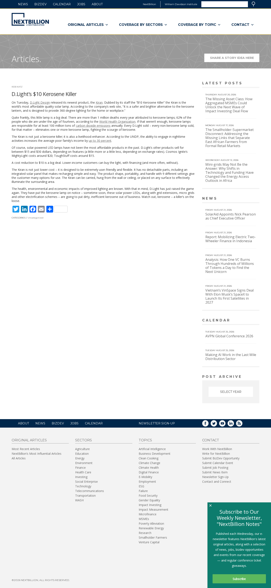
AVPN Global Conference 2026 (229, 336)
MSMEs (144, 519)
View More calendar (245, 320)
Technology (83, 486)
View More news (248, 198)
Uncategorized (35, 217)
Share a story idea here (234, 59)
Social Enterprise (86, 482)
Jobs (81, 4)
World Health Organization (117, 122)
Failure (143, 491)
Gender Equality (149, 500)
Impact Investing (150, 505)
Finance (80, 468)
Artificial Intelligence (152, 449)
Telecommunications (89, 491)
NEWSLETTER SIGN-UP (157, 423)
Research (145, 533)
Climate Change (149, 463)
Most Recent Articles (26, 449)
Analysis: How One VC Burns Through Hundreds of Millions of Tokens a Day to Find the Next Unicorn (229, 265)
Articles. (26, 59)
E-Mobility (145, 477)
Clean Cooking (148, 458)
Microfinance (147, 514)
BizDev (40, 4)
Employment (147, 482)
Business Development (154, 454)
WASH (79, 500)
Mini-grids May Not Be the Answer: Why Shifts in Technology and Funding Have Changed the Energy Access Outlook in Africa (229, 172)
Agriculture (82, 449)
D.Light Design (40, 102)
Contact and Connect (216, 482)
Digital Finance (149, 472)
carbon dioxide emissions (93, 126)
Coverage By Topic (197, 25)
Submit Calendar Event (217, 463)
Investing (81, 477)
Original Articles (86, 25)
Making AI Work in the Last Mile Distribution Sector (230, 356)
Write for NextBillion (216, 454)
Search (253, 4)
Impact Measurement (153, 509)
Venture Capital (149, 542)
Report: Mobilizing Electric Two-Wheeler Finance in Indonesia (230, 239)
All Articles (19, 458)
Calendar (62, 4)
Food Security (148, 495)
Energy (79, 458)
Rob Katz (17, 86)
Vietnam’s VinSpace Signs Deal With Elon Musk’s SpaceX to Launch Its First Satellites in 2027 (229, 296)
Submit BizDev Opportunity (220, 458)
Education (82, 454)
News (23, 4)
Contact (240, 25)
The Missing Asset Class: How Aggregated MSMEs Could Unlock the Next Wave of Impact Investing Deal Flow (228, 105)
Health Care (83, 472)
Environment (84, 463)
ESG (141, 486)
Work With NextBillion (217, 449)
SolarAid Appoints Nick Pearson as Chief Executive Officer (230, 216)
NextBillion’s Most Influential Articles (36, 454)
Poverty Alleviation (151, 523)
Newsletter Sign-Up (215, 477)
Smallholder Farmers (153, 537)
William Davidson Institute (181, 4)
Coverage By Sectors (141, 25)
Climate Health (149, 468)
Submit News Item (215, 472)
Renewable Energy (151, 528)
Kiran (99, 102)
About (97, 4)
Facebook (208, 425)
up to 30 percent (100, 141)
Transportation (85, 495)
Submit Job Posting (215, 468)
